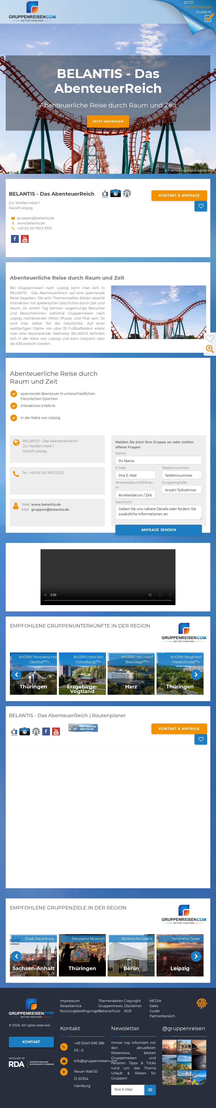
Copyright (132, 1001)
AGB (127, 1011)
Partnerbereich (162, 1016)
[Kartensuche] (210, 351)
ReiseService (71, 1006)
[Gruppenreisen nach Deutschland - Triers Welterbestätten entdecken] (176, 1077)
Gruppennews (110, 1006)
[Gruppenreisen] (32, 11)
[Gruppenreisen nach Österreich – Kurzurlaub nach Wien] (176, 1047)
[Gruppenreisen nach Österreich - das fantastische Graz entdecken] (191, 1077)
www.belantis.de (31, 223)
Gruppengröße (174, 483)
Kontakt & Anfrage (179, 196)
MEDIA (155, 1001)
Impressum (70, 1001)
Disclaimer (133, 1006)
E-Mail (120, 468)
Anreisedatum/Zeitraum (134, 485)
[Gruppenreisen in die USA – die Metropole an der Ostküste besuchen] (191, 1047)
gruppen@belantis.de (50, 510)
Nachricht (123, 502)
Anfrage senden (158, 530)
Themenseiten (110, 1001)
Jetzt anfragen (107, 121)
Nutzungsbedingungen (80, 1011)
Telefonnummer (175, 468)
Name (120, 453)
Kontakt (31, 1042)
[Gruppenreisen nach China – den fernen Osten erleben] (176, 1062)
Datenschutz (109, 1011)
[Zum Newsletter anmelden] (150, 1090)
